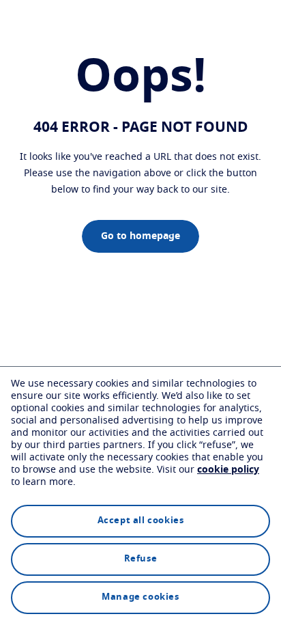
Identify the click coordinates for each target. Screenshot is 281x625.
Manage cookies (140, 597)
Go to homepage (140, 236)
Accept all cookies (141, 520)
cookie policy (228, 470)
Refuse (141, 559)
